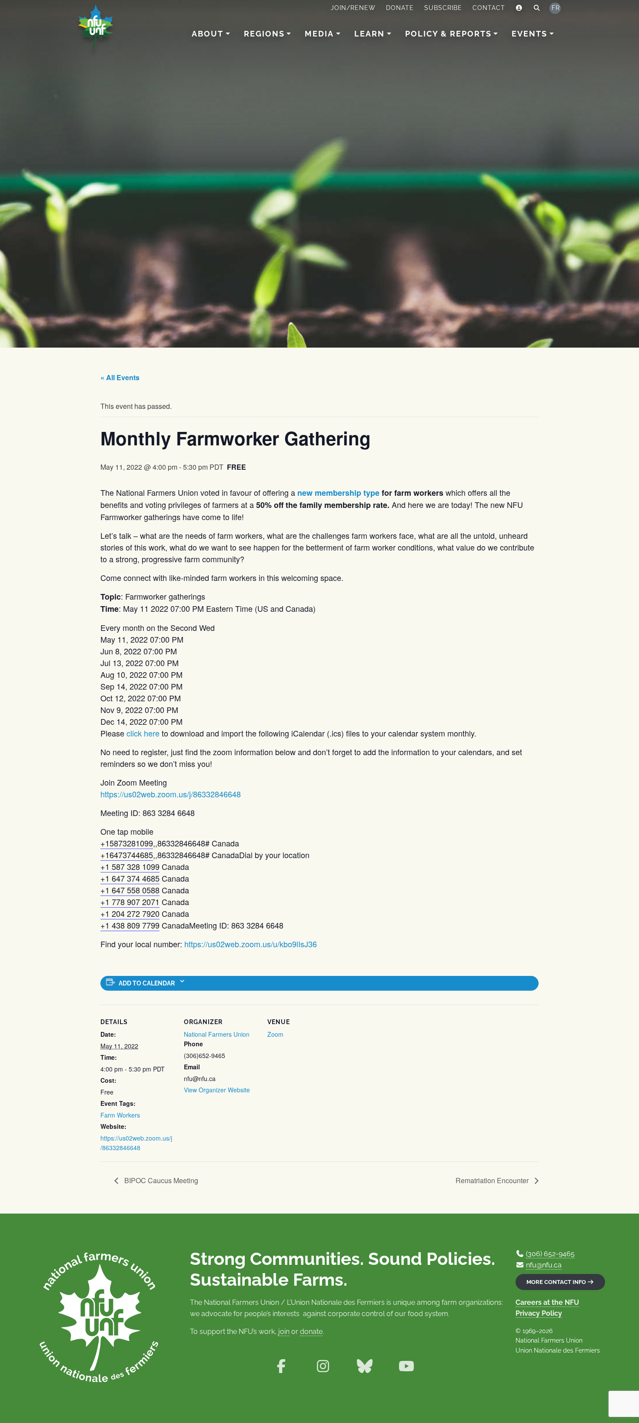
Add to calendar (147, 983)
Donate (400, 7)
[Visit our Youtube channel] (406, 1366)
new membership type (338, 492)
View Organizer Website (217, 1089)
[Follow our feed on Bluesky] (364, 1366)
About (207, 33)
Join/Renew (353, 7)
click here (143, 733)
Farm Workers (120, 1115)
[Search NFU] (537, 8)
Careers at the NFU (547, 1302)
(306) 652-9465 (550, 1254)
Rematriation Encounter (493, 1180)
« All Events (120, 377)
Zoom (275, 1034)
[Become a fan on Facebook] (281, 1366)
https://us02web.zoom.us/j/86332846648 (170, 793)
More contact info (556, 1282)
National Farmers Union (217, 1034)
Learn (369, 33)
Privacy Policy (539, 1313)
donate (311, 1331)
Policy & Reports (448, 33)
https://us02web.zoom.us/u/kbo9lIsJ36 (250, 943)
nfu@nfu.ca (544, 1265)
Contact (489, 7)
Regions (264, 33)
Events (529, 33)
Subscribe (443, 7)
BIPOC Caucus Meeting (160, 1180)
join (284, 1331)
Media (319, 33)
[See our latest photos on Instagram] (323, 1366)
